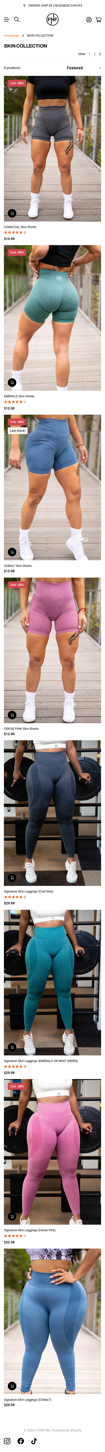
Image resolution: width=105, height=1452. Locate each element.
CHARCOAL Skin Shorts (20, 227)
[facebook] (21, 1441)
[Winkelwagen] (98, 19)
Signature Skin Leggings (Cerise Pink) (30, 1230)
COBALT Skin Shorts (18, 566)
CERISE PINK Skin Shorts (21, 729)
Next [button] (81, 5)
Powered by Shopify (67, 1430)
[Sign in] (89, 19)
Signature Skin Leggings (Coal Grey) (28, 891)
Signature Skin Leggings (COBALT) (28, 1400)
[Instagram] (7, 1441)
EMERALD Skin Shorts (19, 396)
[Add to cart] (12, 213)
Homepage (11, 35)
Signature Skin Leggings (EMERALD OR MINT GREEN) (41, 1061)
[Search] (17, 19)
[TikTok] (34, 1441)
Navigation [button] (6, 19)
